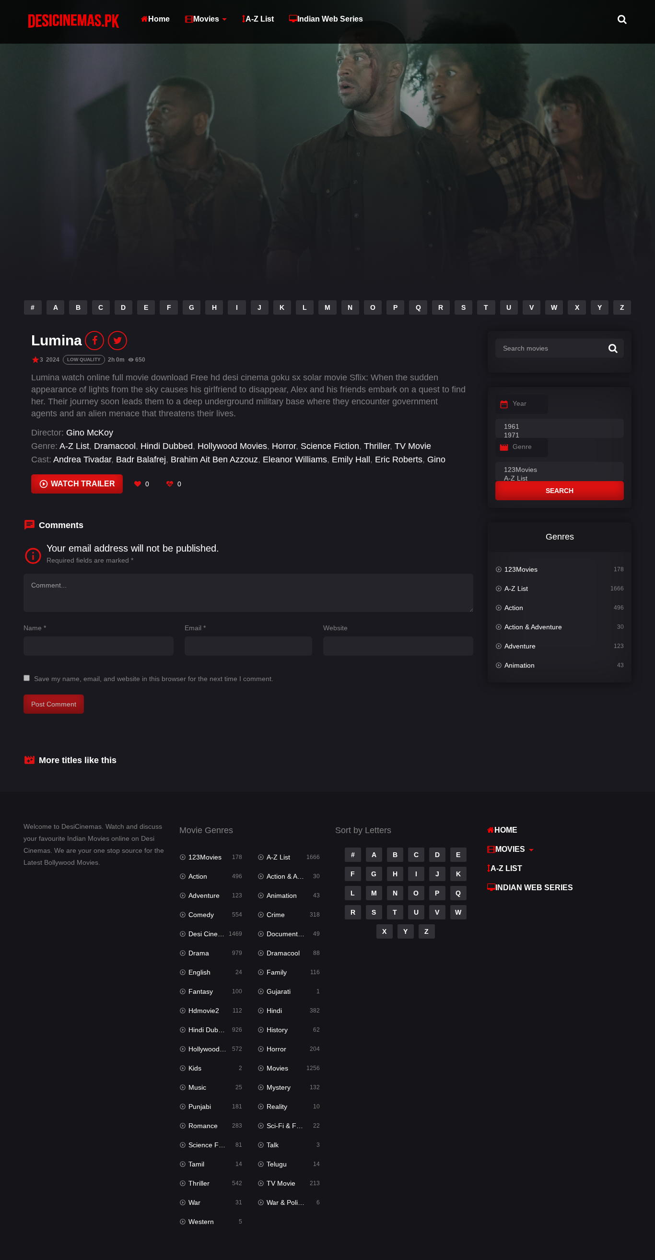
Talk (273, 1145)
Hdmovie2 (203, 1010)
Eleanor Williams (295, 459)
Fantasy (200, 991)
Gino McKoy (89, 432)
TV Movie (413, 446)
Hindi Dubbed (166, 446)
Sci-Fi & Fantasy (291, 1126)
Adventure (520, 646)
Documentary (287, 934)
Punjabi (199, 1106)
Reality (277, 1106)
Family (277, 972)
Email (195, 628)
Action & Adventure (533, 627)
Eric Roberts (398, 459)
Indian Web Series (330, 19)
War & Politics (287, 1202)
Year (519, 403)
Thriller (377, 446)
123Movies (521, 569)
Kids (194, 1068)
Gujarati (279, 991)
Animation (519, 665)
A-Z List (260, 19)
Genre (522, 446)
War (194, 1202)
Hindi (274, 1010)
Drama (198, 953)
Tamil (196, 1164)
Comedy (201, 915)
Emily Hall (351, 459)
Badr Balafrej (141, 459)
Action (513, 608)
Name (34, 628)
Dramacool (115, 446)
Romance (203, 1126)
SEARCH (559, 491)
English (199, 972)
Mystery (279, 1087)
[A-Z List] (559, 478)
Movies (206, 19)
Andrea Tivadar (82, 459)
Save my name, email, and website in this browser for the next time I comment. (153, 679)
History (277, 1030)
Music (197, 1087)
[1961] (559, 427)
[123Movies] (559, 470)
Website (335, 628)
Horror (284, 446)
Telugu (277, 1164)
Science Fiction (330, 446)
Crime (276, 915)
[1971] (559, 435)
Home (159, 19)
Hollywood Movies (232, 446)
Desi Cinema (207, 934)
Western (201, 1221)
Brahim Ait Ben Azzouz (214, 459)
